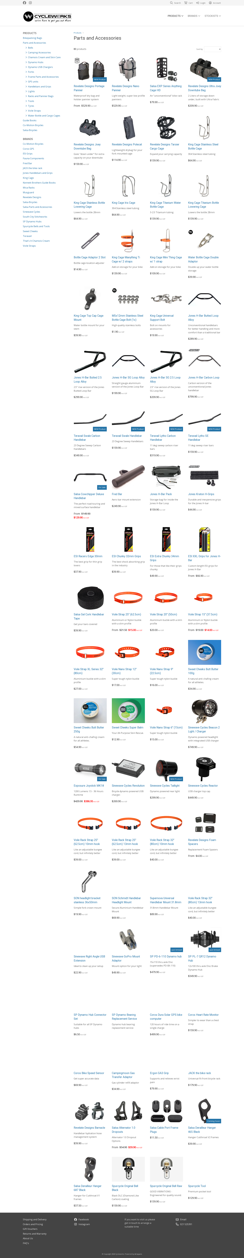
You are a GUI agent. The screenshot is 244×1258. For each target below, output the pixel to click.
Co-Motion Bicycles (33, 143)
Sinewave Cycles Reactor (203, 785)
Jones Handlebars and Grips (38, 172)
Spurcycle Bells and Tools (36, 226)
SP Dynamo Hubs (32, 221)
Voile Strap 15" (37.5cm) (202, 614)
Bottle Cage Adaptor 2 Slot (89, 257)
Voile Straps (29, 245)
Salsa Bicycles (30, 202)
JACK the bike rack (32, 168)
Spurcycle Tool (197, 1186)
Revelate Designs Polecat (127, 144)
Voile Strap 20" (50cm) (163, 614)
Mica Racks (29, 187)
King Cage (28, 177)
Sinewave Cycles (31, 211)
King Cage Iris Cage (123, 202)
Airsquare (138, 1254)
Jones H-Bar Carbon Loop (203, 377)
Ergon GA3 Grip (159, 1073)
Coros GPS (28, 148)
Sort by (199, 49)
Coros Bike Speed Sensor (89, 1073)
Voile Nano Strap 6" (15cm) (166, 727)
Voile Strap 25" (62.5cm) (126, 614)
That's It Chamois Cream (36, 240)
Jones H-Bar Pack (161, 494)
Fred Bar (27, 163)
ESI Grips (27, 153)
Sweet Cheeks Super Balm (127, 727)
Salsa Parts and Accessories (37, 207)
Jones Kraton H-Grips (201, 494)
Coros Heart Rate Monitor (203, 1014)
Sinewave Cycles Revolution (128, 785)
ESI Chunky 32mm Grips (126, 556)
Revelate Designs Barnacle (89, 1127)
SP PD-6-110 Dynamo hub (166, 956)
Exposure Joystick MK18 (89, 785)
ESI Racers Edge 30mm (88, 556)
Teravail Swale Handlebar (127, 435)
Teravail (27, 236)
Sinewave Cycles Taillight (164, 785)
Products (77, 32)
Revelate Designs (32, 197)
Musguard (28, 192)
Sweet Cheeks (30, 231)
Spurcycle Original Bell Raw (166, 1186)
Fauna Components (33, 158)
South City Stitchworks (35, 216)
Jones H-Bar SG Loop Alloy (128, 377)
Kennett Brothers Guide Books (39, 182)
